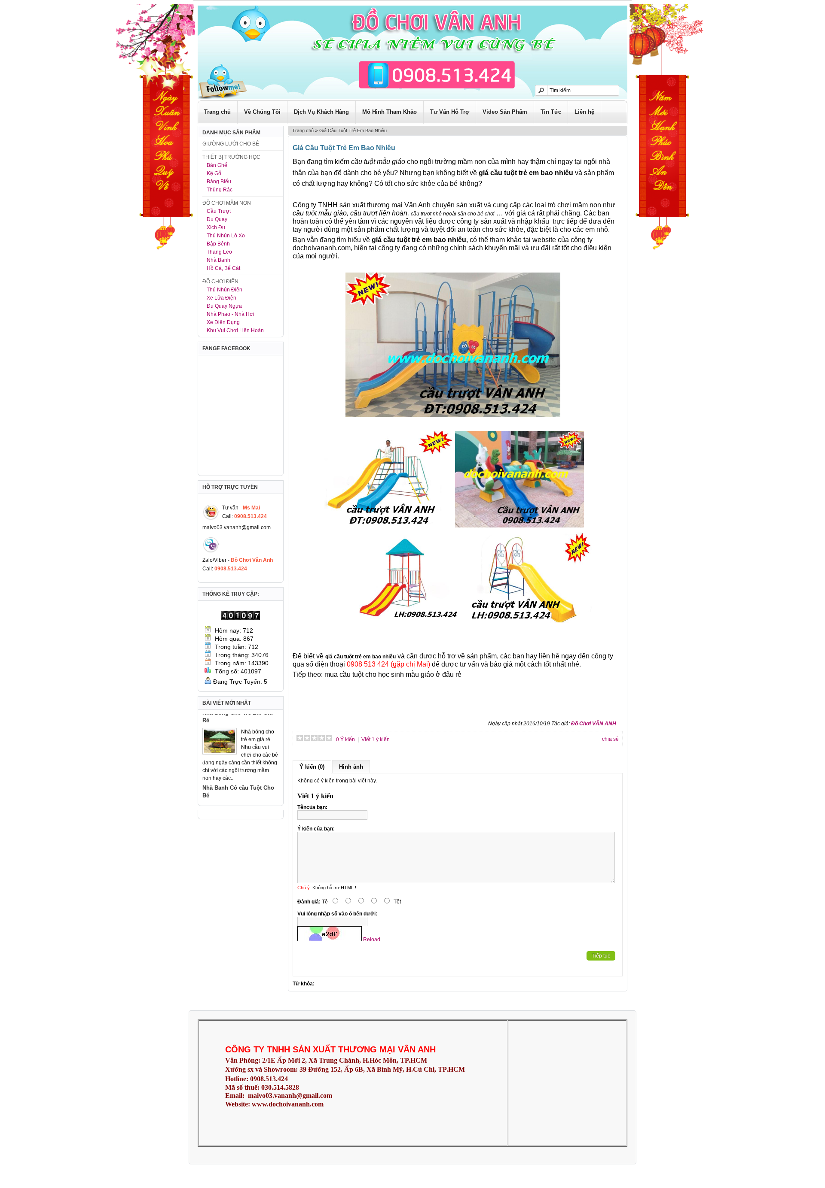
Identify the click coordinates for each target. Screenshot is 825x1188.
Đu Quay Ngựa (224, 306)
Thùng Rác (219, 190)
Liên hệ (584, 112)
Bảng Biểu (219, 182)
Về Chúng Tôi (262, 112)
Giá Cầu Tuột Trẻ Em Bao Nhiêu (353, 130)
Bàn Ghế (217, 165)
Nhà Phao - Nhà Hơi (230, 314)
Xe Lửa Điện (221, 298)
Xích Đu (216, 227)
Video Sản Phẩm (505, 112)
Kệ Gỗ (214, 173)
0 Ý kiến (345, 739)
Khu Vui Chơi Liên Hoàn (235, 330)
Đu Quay (217, 219)
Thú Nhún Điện (224, 290)
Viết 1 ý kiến (375, 739)
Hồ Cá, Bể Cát (223, 268)
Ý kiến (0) (311, 767)
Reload (371, 939)
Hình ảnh (351, 767)
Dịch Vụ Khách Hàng (321, 112)
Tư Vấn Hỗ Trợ (449, 112)
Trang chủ (217, 112)
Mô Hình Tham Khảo (389, 112)
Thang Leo (219, 252)
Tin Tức (551, 112)
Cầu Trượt (219, 211)
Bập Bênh (218, 244)
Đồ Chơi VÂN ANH (593, 724)
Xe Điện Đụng (223, 322)
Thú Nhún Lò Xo (226, 236)
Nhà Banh (218, 260)
